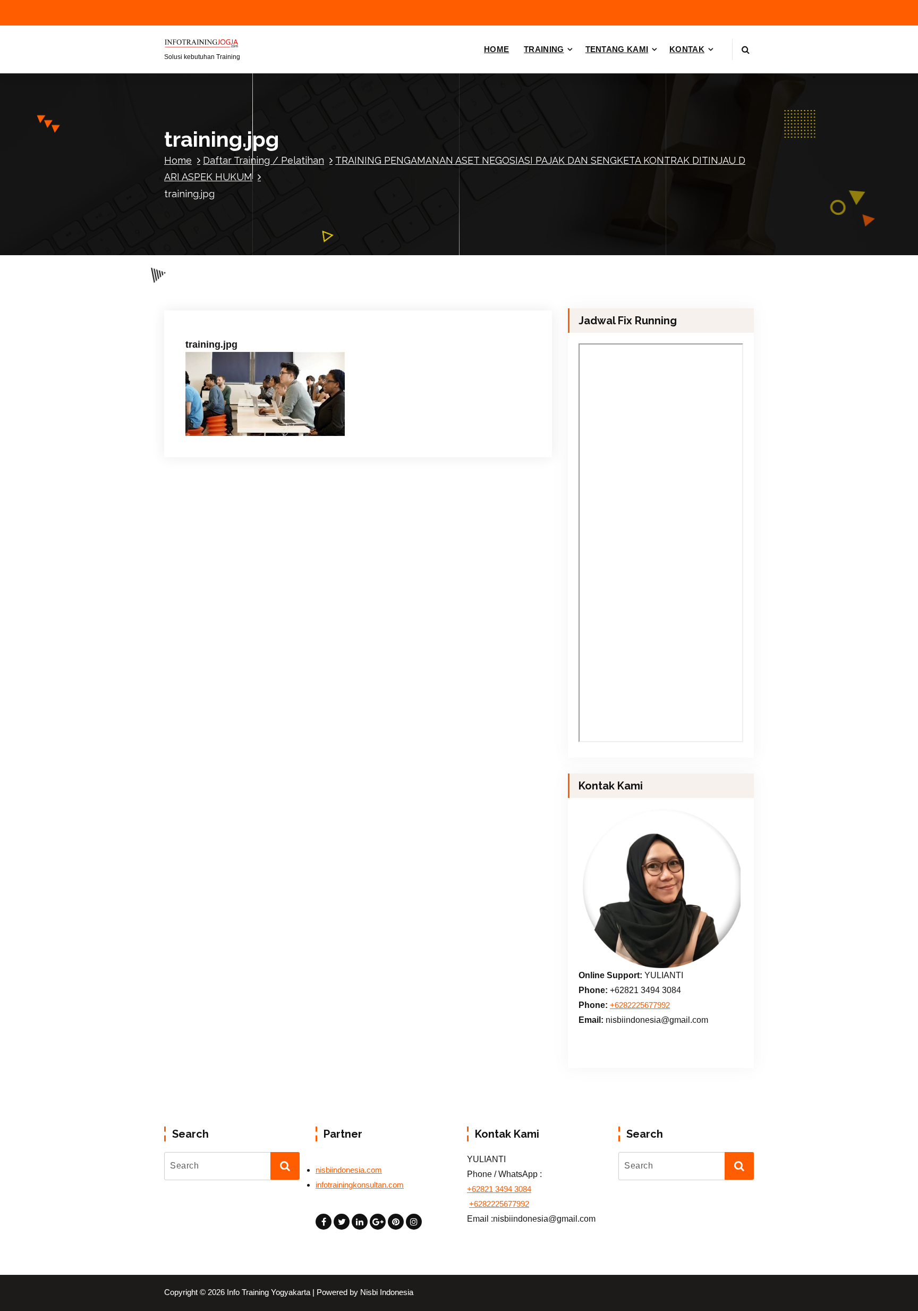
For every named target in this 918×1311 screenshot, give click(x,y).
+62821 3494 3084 (499, 1189)
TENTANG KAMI (617, 49)
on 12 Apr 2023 (237, 305)
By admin (298, 305)
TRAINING (544, 49)
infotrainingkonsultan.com (360, 1185)
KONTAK (686, 49)
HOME (496, 49)
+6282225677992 (640, 1005)
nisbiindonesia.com (349, 1170)
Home (178, 160)
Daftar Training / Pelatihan (263, 160)
